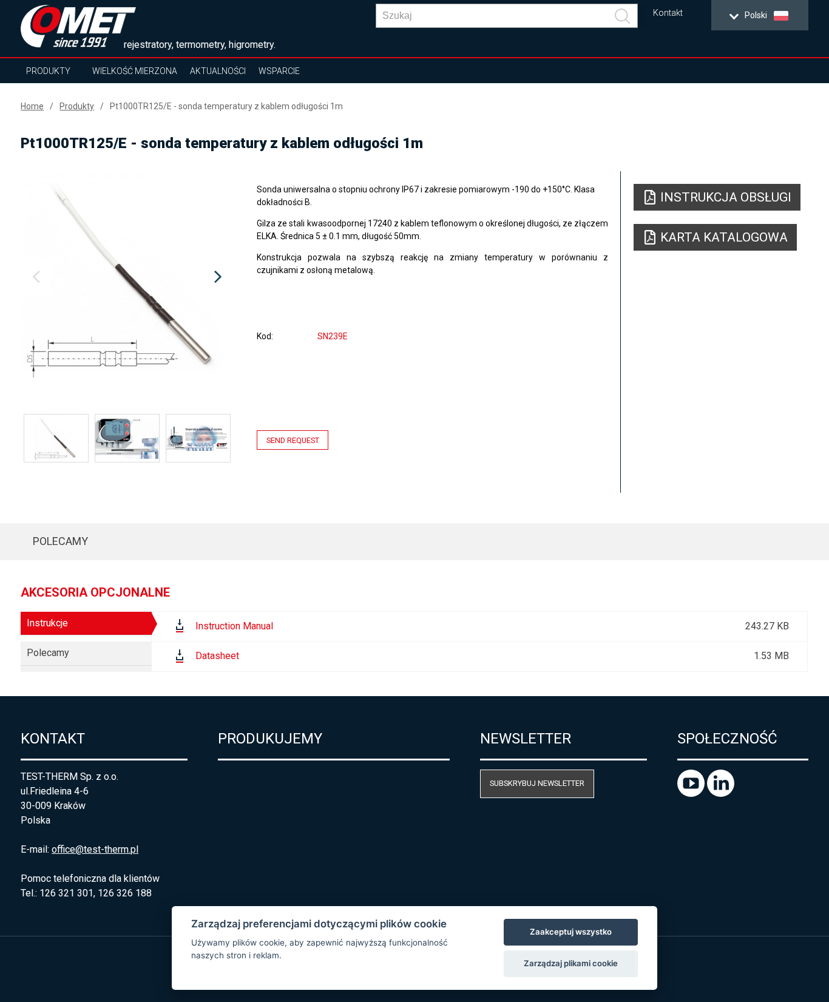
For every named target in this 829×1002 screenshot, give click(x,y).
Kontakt (668, 13)
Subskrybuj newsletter (537, 783)
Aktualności (218, 71)
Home (32, 106)
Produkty (48, 71)
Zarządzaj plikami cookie (571, 963)
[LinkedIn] (720, 793)
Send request (292, 440)
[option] (127, 277)
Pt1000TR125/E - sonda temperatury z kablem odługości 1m (226, 106)
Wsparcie (279, 71)
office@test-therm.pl (95, 849)
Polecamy (60, 541)
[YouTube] (692, 793)
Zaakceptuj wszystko (571, 931)
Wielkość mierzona (134, 71)
